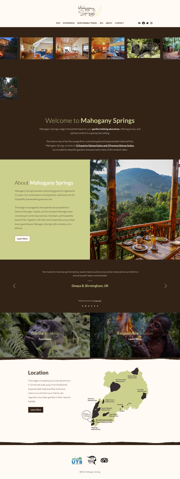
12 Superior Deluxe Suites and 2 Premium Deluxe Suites (105, 145)
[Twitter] (147, 23)
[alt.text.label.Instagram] (151, 23)
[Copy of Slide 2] (91, 306)
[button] (58, 23)
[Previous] (14, 286)
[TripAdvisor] (139, 23)
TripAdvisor (97, 301)
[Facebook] (143, 23)
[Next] (166, 286)
